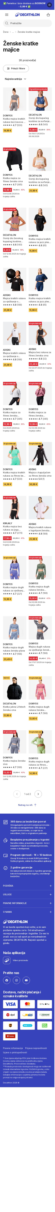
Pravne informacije (13, 1041)
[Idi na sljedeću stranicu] (38, 794)
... (13, 32)
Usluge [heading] (7, 889)
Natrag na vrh (25, 805)
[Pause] (49, 4)
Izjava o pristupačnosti (15, 1046)
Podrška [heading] (8, 881)
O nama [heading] (7, 907)
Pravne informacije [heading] (15, 898)
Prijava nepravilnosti (36, 1041)
